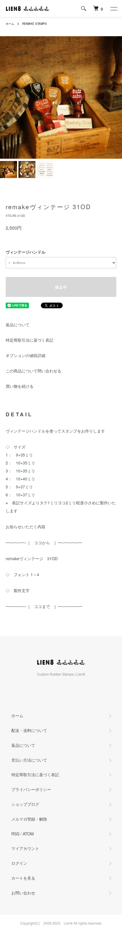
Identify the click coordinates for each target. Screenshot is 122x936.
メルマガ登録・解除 (29, 819)
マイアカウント (25, 848)
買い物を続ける (19, 386)
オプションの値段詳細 (25, 355)
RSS (15, 834)
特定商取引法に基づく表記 (29, 340)
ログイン (19, 863)
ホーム (10, 24)
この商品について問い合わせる (33, 371)
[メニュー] (113, 8)
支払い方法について (29, 760)
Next (115, 97)
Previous (6, 97)
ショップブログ (25, 804)
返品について (18, 324)
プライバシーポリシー (31, 789)
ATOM (28, 834)
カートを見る (23, 878)
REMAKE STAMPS (34, 24)
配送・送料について (29, 730)
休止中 (61, 287)
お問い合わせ (23, 893)
